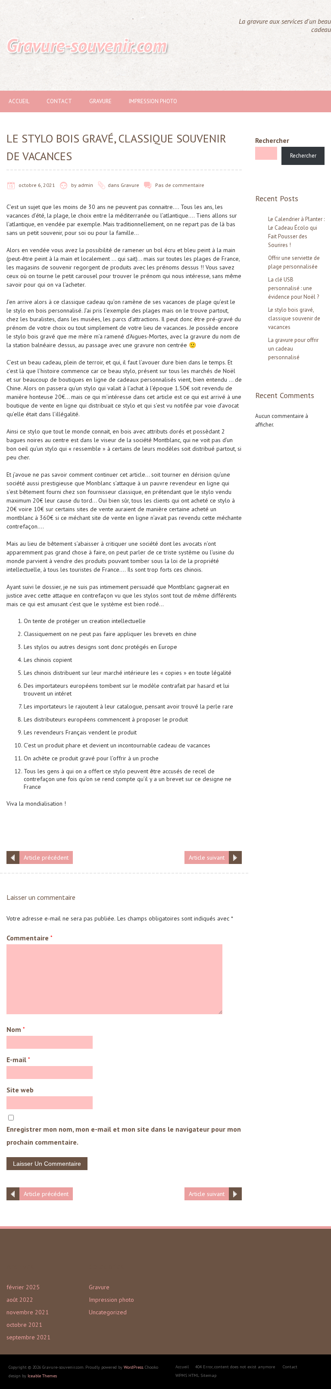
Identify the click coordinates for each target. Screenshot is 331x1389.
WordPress (133, 1367)
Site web (20, 1089)
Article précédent (46, 857)
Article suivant (207, 857)
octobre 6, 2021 (37, 185)
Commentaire (29, 937)
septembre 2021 (28, 1337)
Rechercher (272, 140)
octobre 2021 (24, 1325)
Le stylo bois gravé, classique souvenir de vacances (294, 318)
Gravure (100, 101)
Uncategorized (108, 1312)
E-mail (18, 1059)
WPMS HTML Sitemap (195, 1375)
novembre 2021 (27, 1312)
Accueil (19, 101)
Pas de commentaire (179, 185)
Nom (15, 1029)
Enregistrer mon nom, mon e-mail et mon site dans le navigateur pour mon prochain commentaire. (123, 1135)
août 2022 (19, 1300)
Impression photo (153, 101)
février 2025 (23, 1287)
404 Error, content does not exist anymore (235, 1367)
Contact (59, 101)
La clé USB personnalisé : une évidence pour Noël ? (293, 288)
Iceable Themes (42, 1376)
